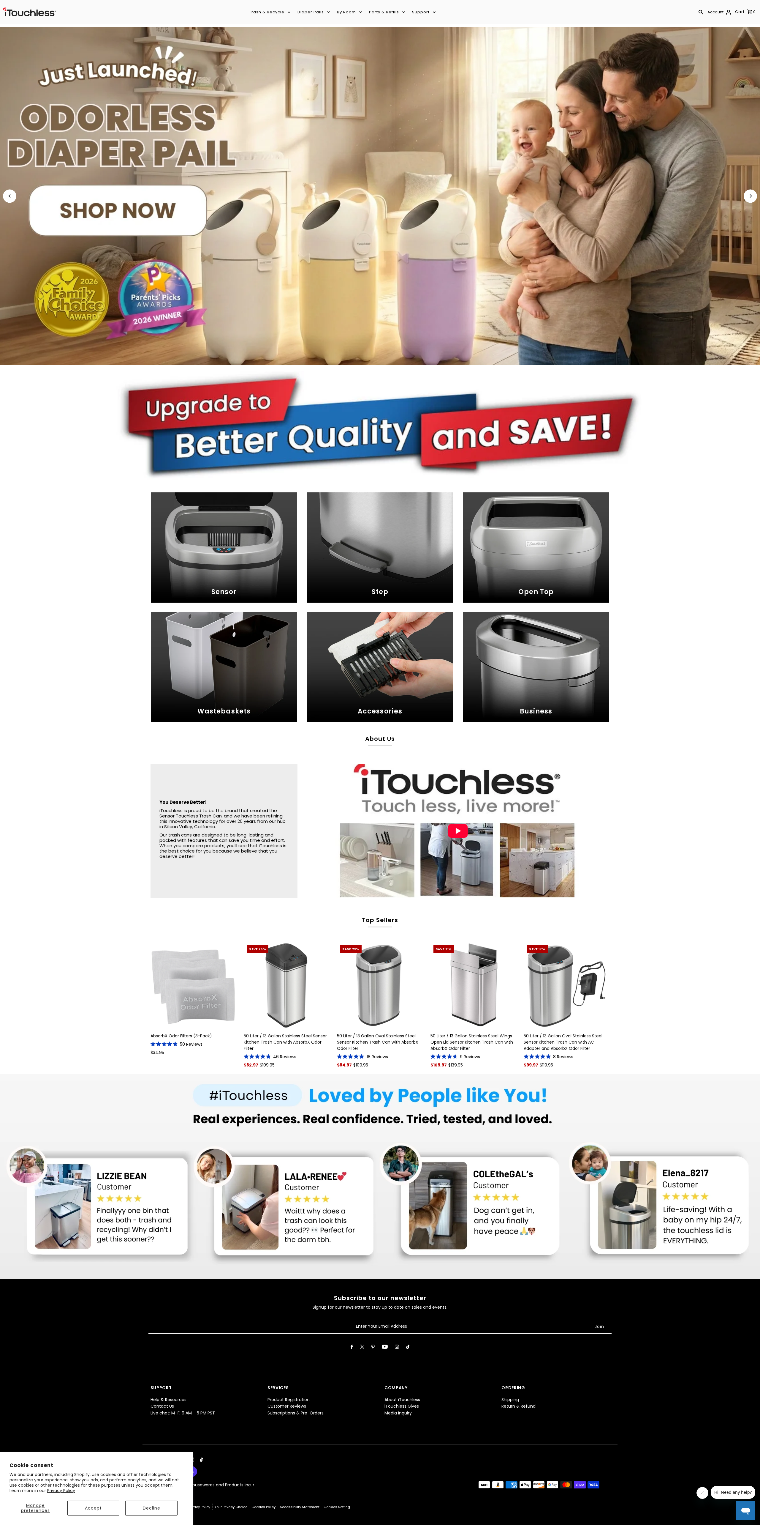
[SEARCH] (701, 12)
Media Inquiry (398, 1413)
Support (421, 12)
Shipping (510, 1400)
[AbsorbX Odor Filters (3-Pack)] (193, 985)
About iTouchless (402, 1400)
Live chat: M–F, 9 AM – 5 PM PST (183, 1413)
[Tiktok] (407, 1348)
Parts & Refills (384, 12)
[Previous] (9, 196)
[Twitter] (362, 1348)
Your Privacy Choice (231, 1506)
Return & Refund (518, 1406)
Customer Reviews (286, 1406)
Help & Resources (168, 1400)
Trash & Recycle (266, 12)
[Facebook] (352, 1348)
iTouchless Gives (401, 1406)
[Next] (750, 196)
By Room (346, 12)
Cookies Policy (263, 1506)
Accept (93, 1508)
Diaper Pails (310, 12)
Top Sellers (380, 920)
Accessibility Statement (300, 1506)
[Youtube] (385, 1348)
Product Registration (288, 1400)
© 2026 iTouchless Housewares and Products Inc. (202, 1485)
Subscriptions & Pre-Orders (295, 1413)
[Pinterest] (373, 1348)
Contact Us (162, 1406)
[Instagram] (397, 1348)
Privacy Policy (61, 1491)
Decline (151, 1508)
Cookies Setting (337, 1506)
